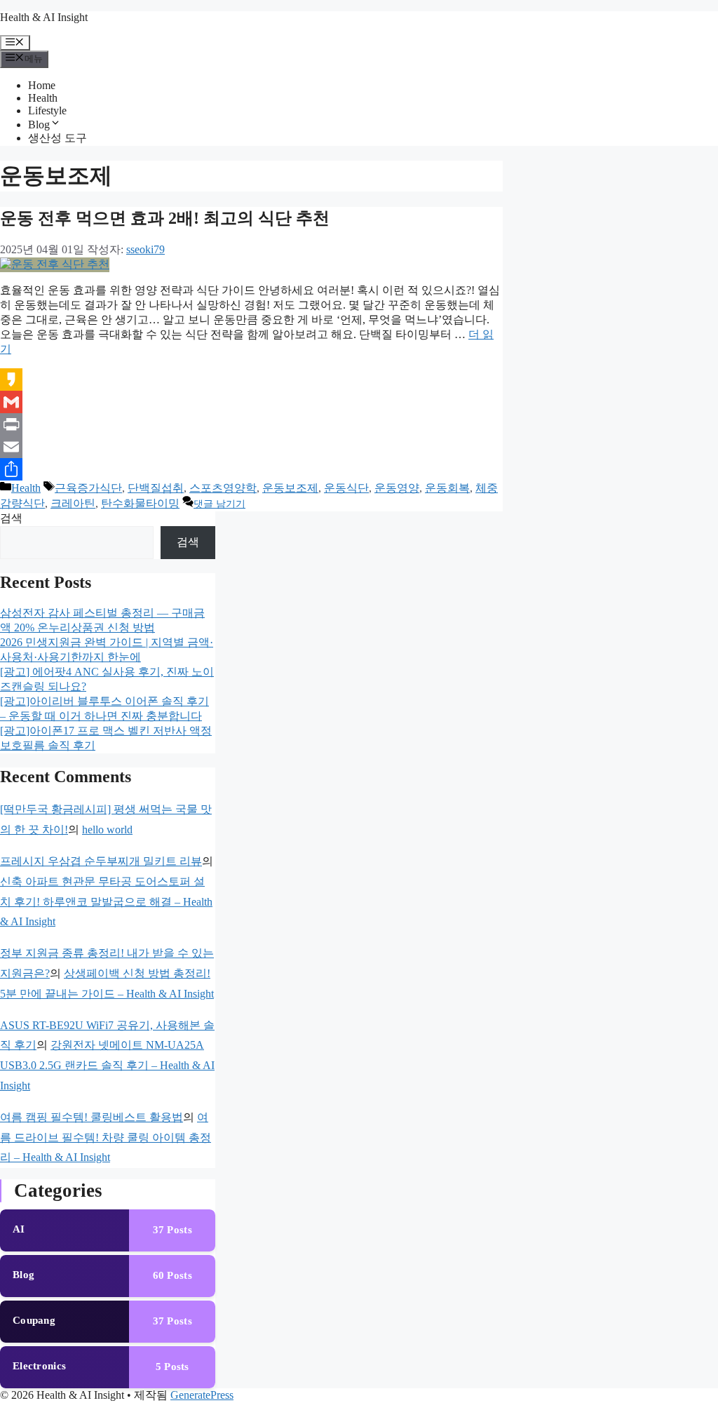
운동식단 (346, 488)
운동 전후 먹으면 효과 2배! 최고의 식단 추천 (165, 218)
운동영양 (396, 488)
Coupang (34, 1320)
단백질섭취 (156, 488)
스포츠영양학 (223, 488)
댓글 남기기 (219, 504)
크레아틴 (72, 503)
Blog (39, 124)
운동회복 (447, 488)
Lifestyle (47, 110)
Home (41, 85)
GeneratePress (201, 1395)
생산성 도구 (57, 138)
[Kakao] (251, 379)
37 (172, 1229)
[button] (55, 124)
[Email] (251, 447)
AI (19, 1229)
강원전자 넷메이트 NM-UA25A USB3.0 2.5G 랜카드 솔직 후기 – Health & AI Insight (107, 1065)
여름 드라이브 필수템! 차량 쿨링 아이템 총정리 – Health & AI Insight (105, 1137)
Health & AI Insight (44, 17)
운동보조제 (290, 488)
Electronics (39, 1365)
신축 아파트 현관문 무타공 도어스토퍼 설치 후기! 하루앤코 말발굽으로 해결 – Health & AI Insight (106, 901)
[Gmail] (251, 402)
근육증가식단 (88, 488)
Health (42, 98)
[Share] (251, 469)
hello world (107, 829)
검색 (11, 518)
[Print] (251, 424)
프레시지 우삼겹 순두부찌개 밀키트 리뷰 (101, 861)
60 (172, 1275)
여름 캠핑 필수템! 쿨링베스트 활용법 (91, 1117)
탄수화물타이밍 (140, 503)
